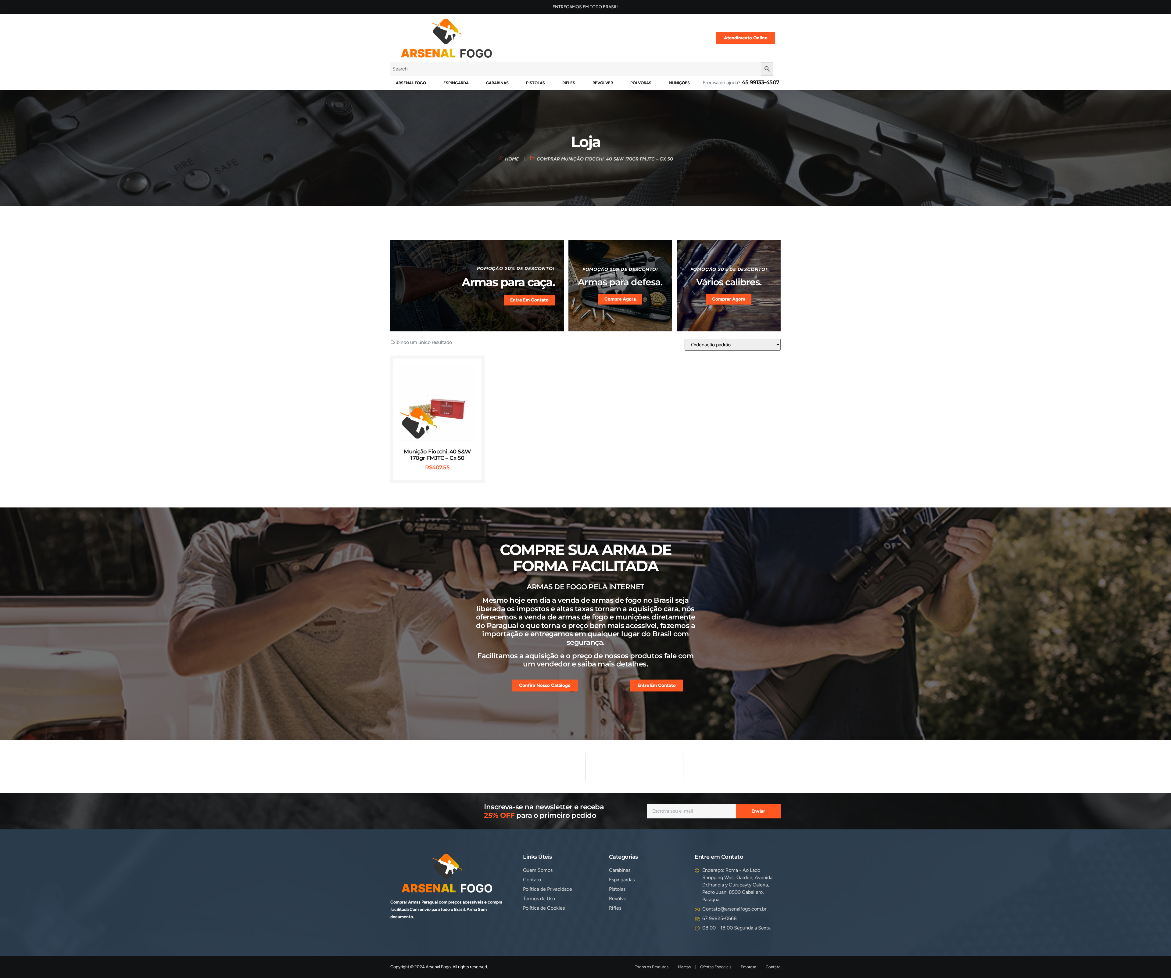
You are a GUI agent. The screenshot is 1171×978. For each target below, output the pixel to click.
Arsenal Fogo (411, 83)
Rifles (568, 83)
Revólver (603, 83)
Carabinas (497, 83)
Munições (679, 83)
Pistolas (535, 83)
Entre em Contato (529, 300)
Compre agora (620, 299)
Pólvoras (640, 83)
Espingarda (456, 83)
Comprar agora (728, 299)
